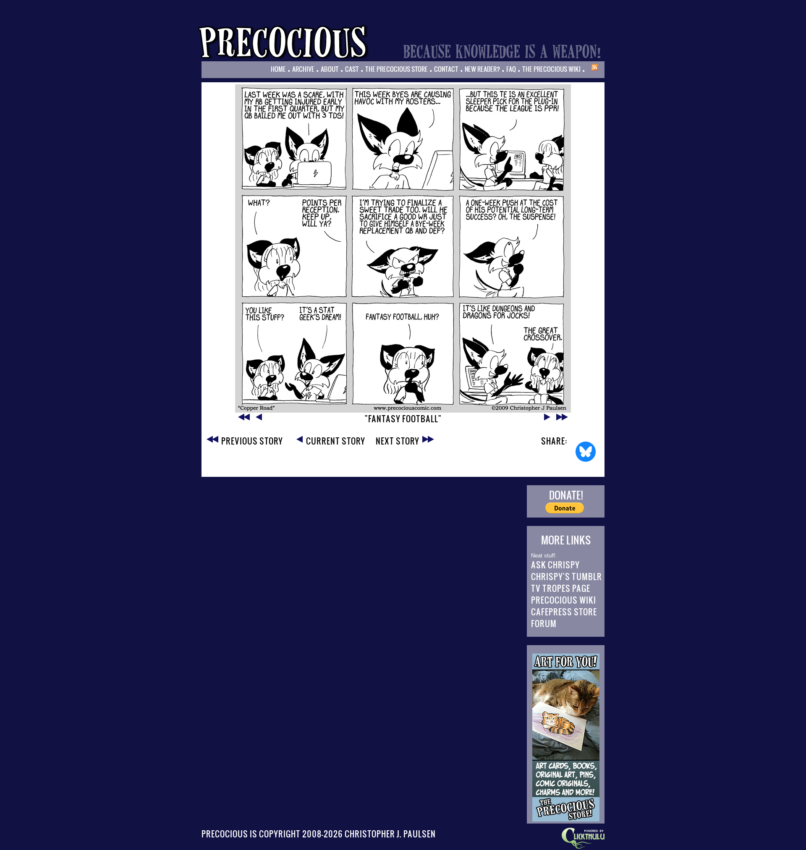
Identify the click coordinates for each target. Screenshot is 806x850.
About (330, 68)
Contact (446, 68)
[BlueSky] (585, 451)
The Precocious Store (396, 68)
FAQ (511, 68)
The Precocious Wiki (551, 68)
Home (278, 68)
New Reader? (482, 68)
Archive (303, 68)
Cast (352, 68)
